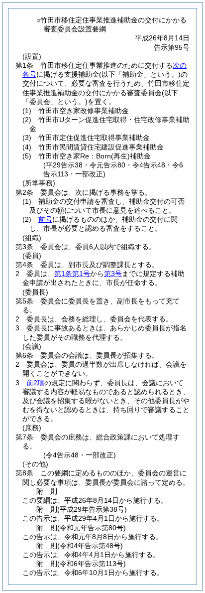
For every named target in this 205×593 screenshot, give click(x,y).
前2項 (35, 383)
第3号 (113, 274)
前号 (45, 219)
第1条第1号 (72, 274)
